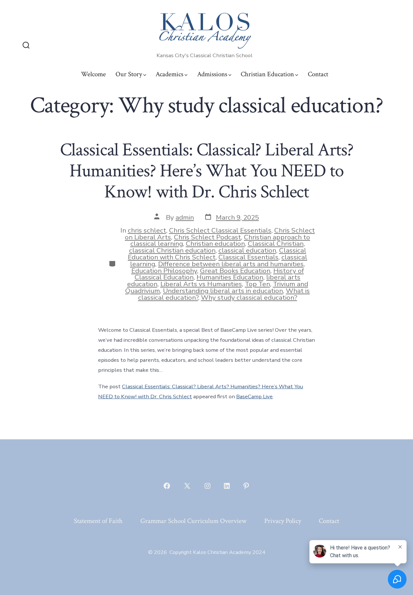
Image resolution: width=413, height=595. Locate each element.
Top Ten (257, 283)
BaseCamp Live (254, 396)
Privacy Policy (282, 521)
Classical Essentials (248, 257)
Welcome (93, 74)
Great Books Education (235, 270)
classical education (247, 250)
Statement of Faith (98, 521)
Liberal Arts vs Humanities (201, 283)
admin (185, 217)
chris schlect (147, 230)
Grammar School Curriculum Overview (193, 521)
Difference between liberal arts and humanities (231, 263)
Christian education (215, 243)
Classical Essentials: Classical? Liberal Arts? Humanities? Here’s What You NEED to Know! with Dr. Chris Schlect (206, 171)
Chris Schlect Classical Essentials (220, 230)
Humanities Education (229, 277)
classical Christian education (172, 250)
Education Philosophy (164, 270)
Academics (169, 74)
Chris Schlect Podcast (207, 237)
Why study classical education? (249, 297)
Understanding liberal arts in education (223, 290)
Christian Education (267, 74)
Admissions (212, 74)
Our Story (129, 74)
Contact (318, 74)
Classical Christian (276, 243)
